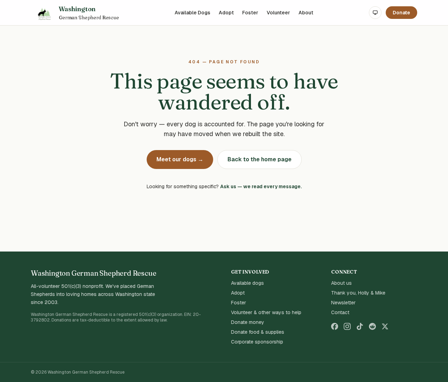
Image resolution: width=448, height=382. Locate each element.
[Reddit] (372, 326)
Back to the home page (259, 159)
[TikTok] (359, 326)
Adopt (226, 12)
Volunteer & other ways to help (266, 312)
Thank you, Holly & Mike (358, 293)
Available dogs (247, 283)
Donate (401, 12)
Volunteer (278, 12)
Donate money (247, 322)
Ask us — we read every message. (261, 186)
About (306, 12)
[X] (385, 326)
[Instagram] (347, 326)
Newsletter (343, 302)
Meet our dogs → (179, 159)
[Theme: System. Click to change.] (375, 12)
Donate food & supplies (257, 332)
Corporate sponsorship (257, 342)
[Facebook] (334, 326)
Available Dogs (192, 12)
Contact (340, 312)
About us (341, 283)
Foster (250, 12)
